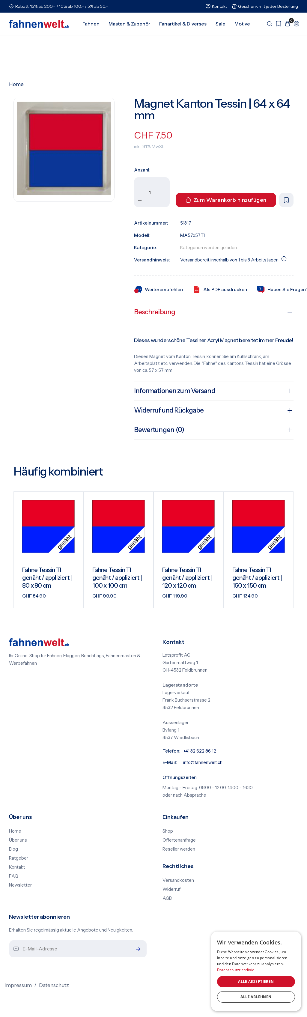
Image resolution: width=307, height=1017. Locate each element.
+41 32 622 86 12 (199, 751)
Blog (13, 849)
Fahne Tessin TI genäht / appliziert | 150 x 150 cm (257, 577)
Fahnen (91, 24)
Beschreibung (154, 312)
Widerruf (171, 889)
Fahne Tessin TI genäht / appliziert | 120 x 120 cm (187, 577)
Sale (220, 24)
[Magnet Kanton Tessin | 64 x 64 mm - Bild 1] (64, 148)
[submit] (137, 949)
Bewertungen (159, 430)
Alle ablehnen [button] (255, 996)
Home (16, 84)
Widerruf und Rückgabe (169, 410)
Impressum (18, 985)
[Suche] (268, 23)
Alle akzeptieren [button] (256, 981)
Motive (242, 24)
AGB (167, 898)
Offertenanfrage (179, 840)
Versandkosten (178, 880)
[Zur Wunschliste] (277, 23)
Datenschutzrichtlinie (235, 969)
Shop (167, 831)
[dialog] (256, 971)
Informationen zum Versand (174, 391)
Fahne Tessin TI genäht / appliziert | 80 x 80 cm (47, 577)
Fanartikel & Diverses (183, 24)
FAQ (13, 876)
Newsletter (20, 885)
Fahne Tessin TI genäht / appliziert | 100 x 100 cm (117, 577)
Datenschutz (54, 985)
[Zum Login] (295, 23)
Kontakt (17, 867)
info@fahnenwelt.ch (202, 762)
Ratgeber (18, 858)
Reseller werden (178, 849)
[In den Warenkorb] (71, 599)
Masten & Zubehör (129, 24)
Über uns (18, 840)
